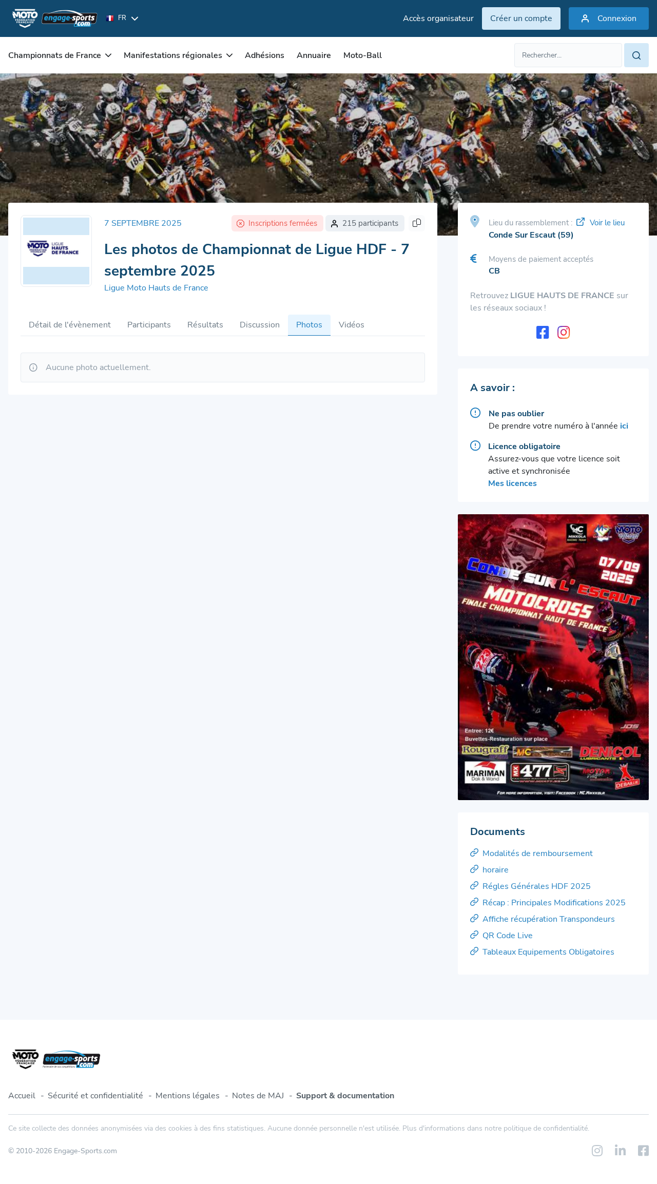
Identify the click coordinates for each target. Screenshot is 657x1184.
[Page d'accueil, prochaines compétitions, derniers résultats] (53, 18)
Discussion (260, 325)
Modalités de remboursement (537, 853)
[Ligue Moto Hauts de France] (56, 251)
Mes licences (512, 483)
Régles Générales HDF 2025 (536, 886)
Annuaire (314, 55)
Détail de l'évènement (70, 325)
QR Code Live (507, 935)
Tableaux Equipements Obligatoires (548, 952)
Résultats (205, 325)
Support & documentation (345, 1095)
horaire (495, 870)
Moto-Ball (362, 55)
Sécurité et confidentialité (95, 1095)
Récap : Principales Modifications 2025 (554, 902)
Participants (149, 325)
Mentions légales (188, 1095)
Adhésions (264, 55)
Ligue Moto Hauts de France (156, 288)
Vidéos (351, 325)
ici (624, 426)
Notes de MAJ (258, 1095)
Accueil (21, 1095)
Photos (309, 325)
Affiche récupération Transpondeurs (548, 919)
